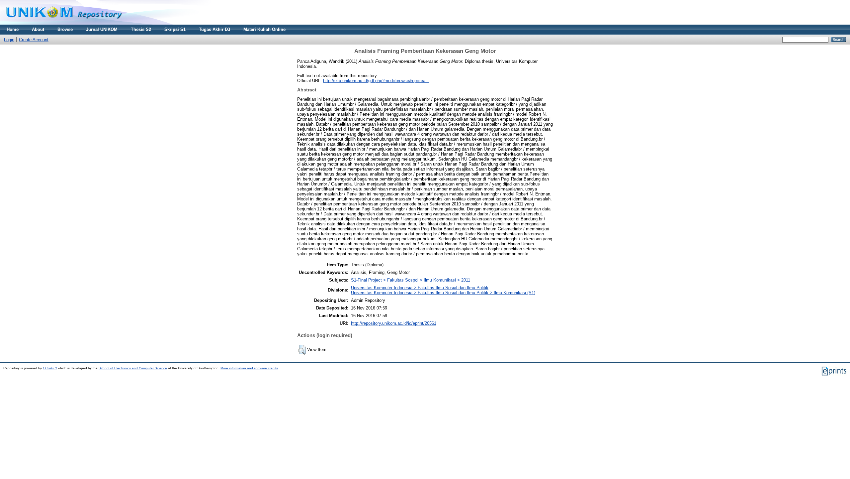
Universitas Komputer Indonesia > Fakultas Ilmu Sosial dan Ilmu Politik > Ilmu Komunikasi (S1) (443, 292)
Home (13, 29)
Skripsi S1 (175, 29)
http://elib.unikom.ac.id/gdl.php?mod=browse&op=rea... (376, 80)
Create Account (33, 39)
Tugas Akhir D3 (214, 29)
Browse (65, 29)
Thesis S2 (141, 29)
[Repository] (64, 23)
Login (9, 39)
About (38, 29)
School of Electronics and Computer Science (133, 368)
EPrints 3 (50, 368)
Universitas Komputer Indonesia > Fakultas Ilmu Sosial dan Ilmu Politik (419, 287)
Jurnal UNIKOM (102, 29)
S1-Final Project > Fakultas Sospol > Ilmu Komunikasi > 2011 (410, 280)
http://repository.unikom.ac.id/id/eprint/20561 (393, 323)
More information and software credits (249, 368)
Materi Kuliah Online (264, 29)
